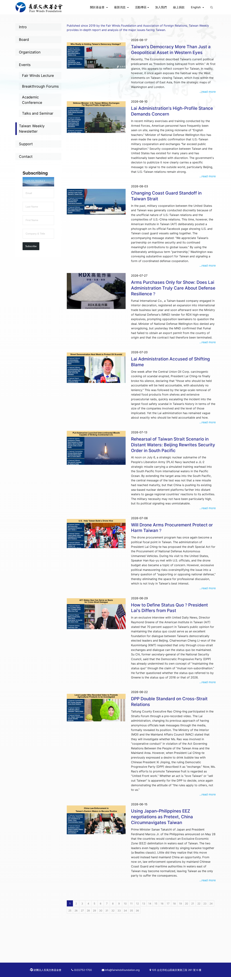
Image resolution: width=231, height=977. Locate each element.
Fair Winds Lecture (38, 75)
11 (131, 903)
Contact (25, 156)
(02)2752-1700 (82, 969)
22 (198, 903)
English (196, 7)
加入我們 (161, 7)
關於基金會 (97, 7)
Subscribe (31, 246)
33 (119, 910)
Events (24, 65)
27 (82, 910)
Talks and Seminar (37, 113)
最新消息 (120, 7)
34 (125, 910)
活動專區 (141, 7)
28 (88, 910)
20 (186, 903)
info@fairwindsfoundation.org (122, 969)
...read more (207, 91)
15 (155, 903)
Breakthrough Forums (40, 86)
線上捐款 (179, 7)
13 (143, 903)
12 (137, 903)
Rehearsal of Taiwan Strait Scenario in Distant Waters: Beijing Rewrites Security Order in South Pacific (173, 444)
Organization (30, 52)
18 (174, 903)
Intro (23, 27)
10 (125, 903)
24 (211, 903)
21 (192, 903)
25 (69, 910)
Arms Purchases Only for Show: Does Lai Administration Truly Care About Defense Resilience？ (173, 288)
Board (24, 39)
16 (162, 903)
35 (131, 910)
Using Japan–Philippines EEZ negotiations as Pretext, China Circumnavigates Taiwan (162, 816)
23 (204, 903)
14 (149, 903)
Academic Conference (32, 100)
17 (168, 903)
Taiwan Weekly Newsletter (32, 129)
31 (106, 910)
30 (100, 910)
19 (180, 903)
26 (76, 910)
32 (112, 910)
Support (26, 144)
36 (137, 910)
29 (94, 910)
